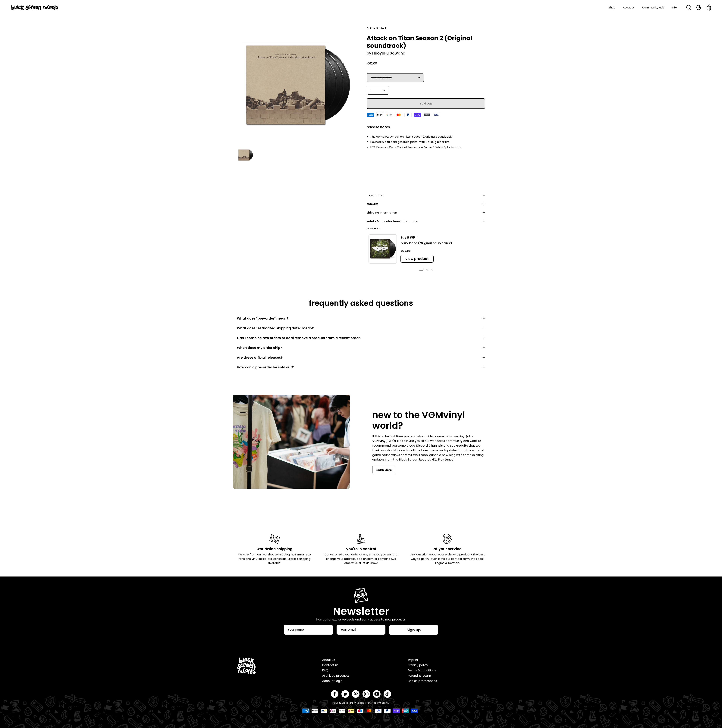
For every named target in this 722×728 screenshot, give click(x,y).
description (375, 195)
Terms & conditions (421, 670)
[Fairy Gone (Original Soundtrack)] (383, 249)
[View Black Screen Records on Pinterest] (355, 694)
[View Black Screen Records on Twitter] (345, 694)
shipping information (382, 212)
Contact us (330, 665)
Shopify (384, 702)
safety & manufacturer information (392, 221)
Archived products (336, 675)
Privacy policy (417, 665)
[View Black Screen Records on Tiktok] (387, 694)
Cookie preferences (422, 681)
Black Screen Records (354, 702)
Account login (332, 681)
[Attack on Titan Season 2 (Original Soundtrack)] (245, 155)
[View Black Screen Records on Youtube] (377, 694)
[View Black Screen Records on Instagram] (366, 694)
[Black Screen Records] (34, 7)
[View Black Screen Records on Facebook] (334, 694)
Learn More (384, 470)
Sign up (414, 630)
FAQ (325, 670)
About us (328, 660)
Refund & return (419, 675)
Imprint (412, 660)
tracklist (372, 204)
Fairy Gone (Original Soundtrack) (426, 243)
